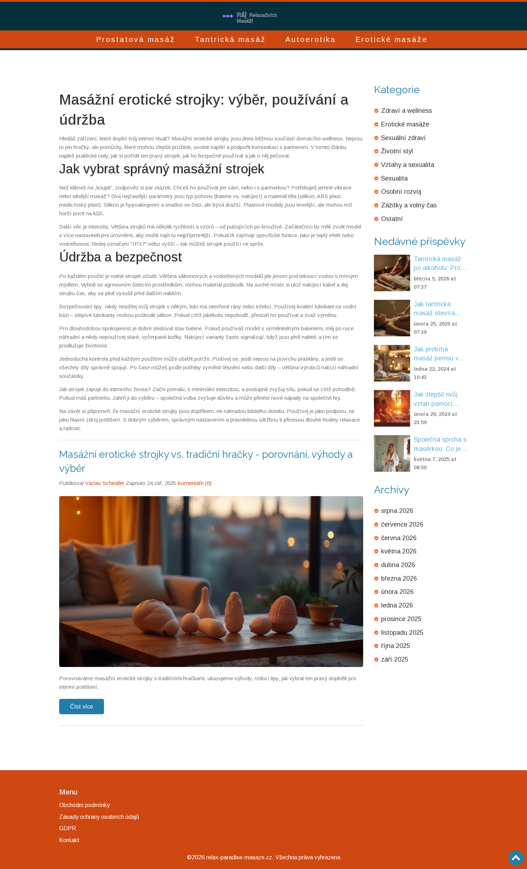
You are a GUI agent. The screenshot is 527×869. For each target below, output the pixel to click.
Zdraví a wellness (406, 110)
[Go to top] (515, 857)
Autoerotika (310, 39)
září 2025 (394, 659)
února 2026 (397, 591)
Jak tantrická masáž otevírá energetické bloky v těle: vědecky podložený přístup (440, 309)
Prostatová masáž (135, 39)
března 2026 (399, 578)
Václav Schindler (104, 483)
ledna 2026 (397, 605)
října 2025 (395, 645)
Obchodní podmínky (84, 805)
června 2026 (399, 538)
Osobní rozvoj (401, 191)
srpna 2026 (397, 510)
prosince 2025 (401, 619)
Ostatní (392, 218)
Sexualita (394, 178)
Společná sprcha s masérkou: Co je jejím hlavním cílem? (440, 444)
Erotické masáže (391, 39)
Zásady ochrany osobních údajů (99, 817)
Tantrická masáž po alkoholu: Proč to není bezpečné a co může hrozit (439, 264)
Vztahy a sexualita (407, 164)
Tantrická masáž (230, 39)
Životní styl (397, 151)
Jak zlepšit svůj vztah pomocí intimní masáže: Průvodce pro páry (440, 399)
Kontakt (69, 840)
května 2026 (399, 551)
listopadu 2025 (402, 632)
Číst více (81, 707)
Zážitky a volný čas (409, 205)
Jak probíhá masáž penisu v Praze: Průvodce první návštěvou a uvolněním (439, 354)
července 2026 (402, 524)
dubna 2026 (398, 564)
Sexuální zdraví (403, 137)
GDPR (67, 828)
